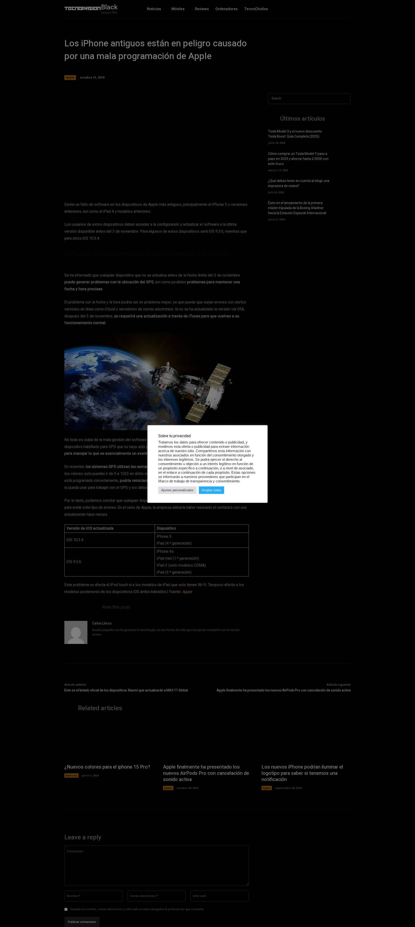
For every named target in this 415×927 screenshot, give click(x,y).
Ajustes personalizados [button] (177, 490)
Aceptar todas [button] (211, 490)
